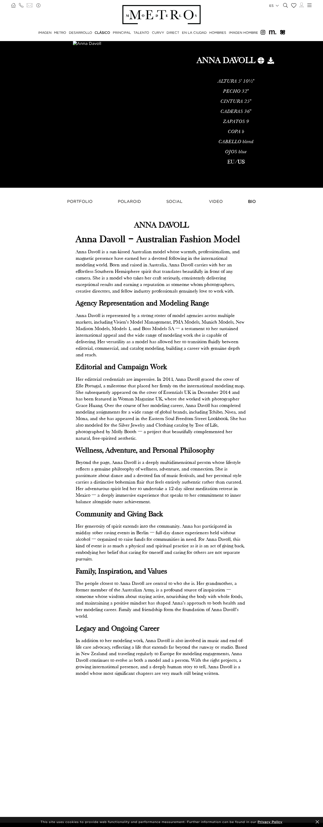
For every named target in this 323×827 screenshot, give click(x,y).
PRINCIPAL (122, 32)
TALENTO (141, 32)
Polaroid (129, 201)
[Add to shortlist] (261, 61)
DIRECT (173, 32)
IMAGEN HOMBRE (243, 32)
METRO (60, 32)
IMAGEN (44, 32)
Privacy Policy (270, 821)
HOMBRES (217, 32)
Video (216, 201)
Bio (252, 201)
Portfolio (80, 201)
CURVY (158, 32)
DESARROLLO (80, 32)
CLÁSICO (102, 32)
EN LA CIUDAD (194, 32)
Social (174, 201)
